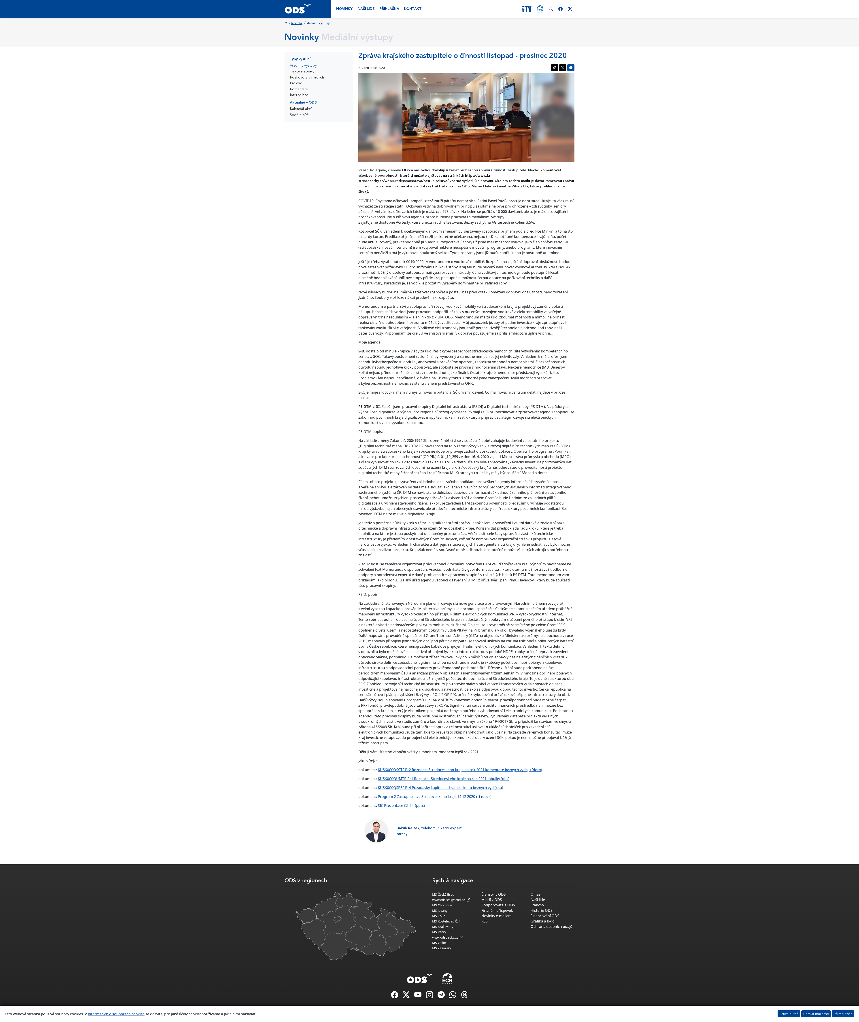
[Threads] (464, 996)
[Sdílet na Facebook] (570, 67)
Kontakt (413, 9)
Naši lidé (366, 9)
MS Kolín (438, 916)
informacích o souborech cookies (116, 1013)
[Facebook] (395, 996)
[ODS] (420, 977)
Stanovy (537, 905)
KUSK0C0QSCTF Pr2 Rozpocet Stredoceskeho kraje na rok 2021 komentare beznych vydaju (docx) (460, 769)
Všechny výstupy (303, 66)
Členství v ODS (493, 894)
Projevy (296, 83)
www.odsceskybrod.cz (449, 900)
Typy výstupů (301, 59)
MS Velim (439, 943)
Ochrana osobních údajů (551, 926)
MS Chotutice (442, 905)
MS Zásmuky (441, 948)
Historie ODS (542, 910)
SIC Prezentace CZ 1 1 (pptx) (401, 805)
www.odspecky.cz (446, 937)
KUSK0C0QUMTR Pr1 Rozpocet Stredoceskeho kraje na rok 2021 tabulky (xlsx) (443, 778)
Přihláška (389, 9)
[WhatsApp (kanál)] (453, 996)
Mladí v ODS (491, 899)
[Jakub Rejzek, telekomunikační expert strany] (376, 831)
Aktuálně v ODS (303, 102)
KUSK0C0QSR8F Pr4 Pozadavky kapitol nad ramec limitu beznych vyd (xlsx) (440, 787)
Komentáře (299, 89)
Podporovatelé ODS (498, 905)
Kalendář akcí (301, 109)
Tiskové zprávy (302, 71)
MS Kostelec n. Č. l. (446, 921)
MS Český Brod (443, 894)
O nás (535, 894)
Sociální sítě (299, 115)
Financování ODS (545, 915)
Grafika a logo (543, 921)
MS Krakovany (442, 926)
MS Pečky (439, 932)
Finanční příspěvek (497, 910)
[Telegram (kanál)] (442, 996)
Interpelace (299, 95)
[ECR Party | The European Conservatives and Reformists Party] (540, 9)
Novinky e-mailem (496, 915)
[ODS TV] (418, 996)
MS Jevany (439, 910)
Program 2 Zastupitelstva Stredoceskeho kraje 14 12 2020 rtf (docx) (434, 796)
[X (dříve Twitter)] (407, 996)
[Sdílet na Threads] (554, 67)
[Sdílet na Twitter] (562, 67)
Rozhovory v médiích (307, 77)
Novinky (344, 9)
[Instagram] (430, 996)
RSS (484, 921)
